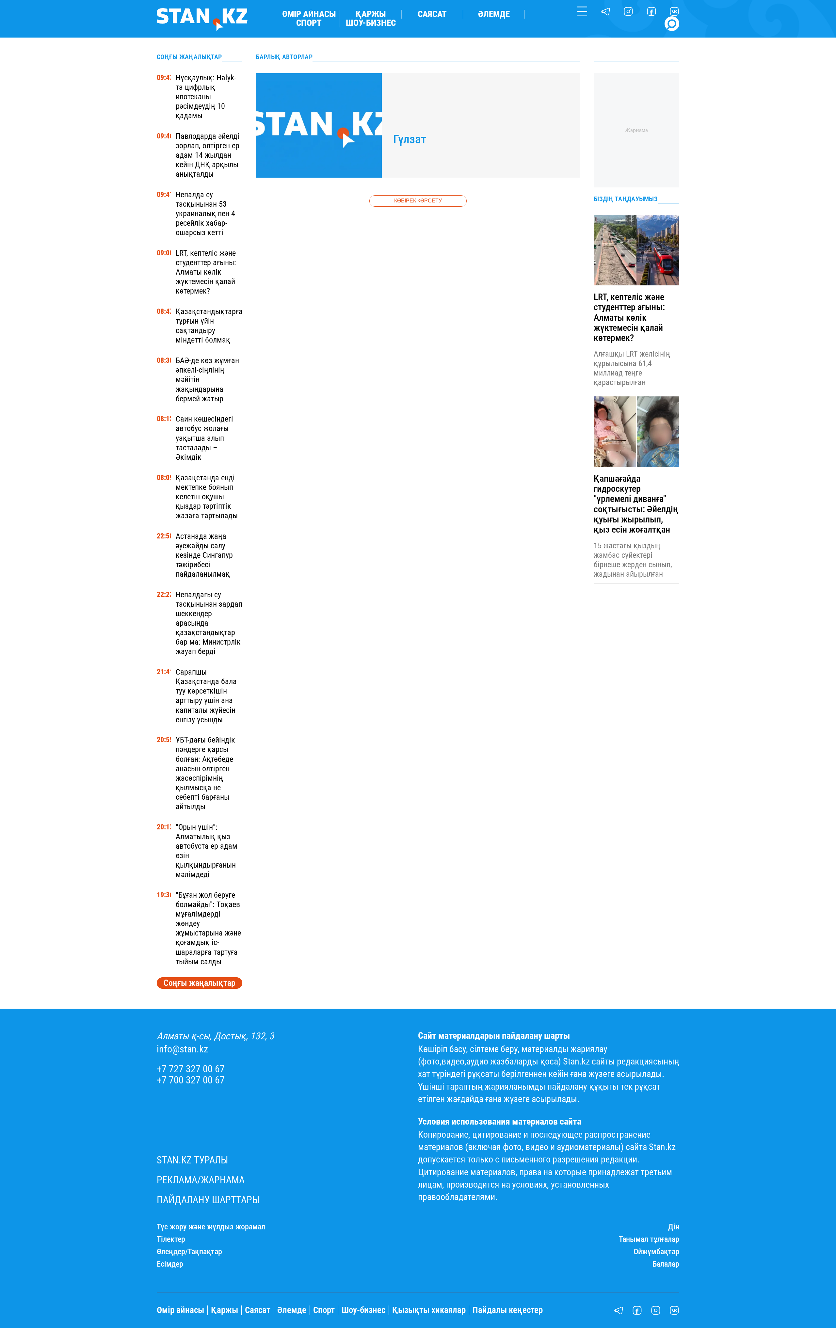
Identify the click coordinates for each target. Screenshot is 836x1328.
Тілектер (171, 1239)
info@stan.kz (182, 1049)
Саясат (432, 14)
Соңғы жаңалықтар (199, 983)
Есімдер (170, 1264)
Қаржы (371, 14)
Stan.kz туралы (192, 1160)
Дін (673, 1227)
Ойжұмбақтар (656, 1251)
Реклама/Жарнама (201, 1180)
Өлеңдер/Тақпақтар (189, 1251)
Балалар (665, 1264)
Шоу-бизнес (371, 23)
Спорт (309, 23)
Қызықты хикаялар (429, 1310)
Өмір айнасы (309, 14)
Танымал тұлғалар (649, 1239)
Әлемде (494, 14)
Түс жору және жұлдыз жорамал (211, 1227)
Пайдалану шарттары (208, 1200)
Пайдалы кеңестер (508, 1310)
